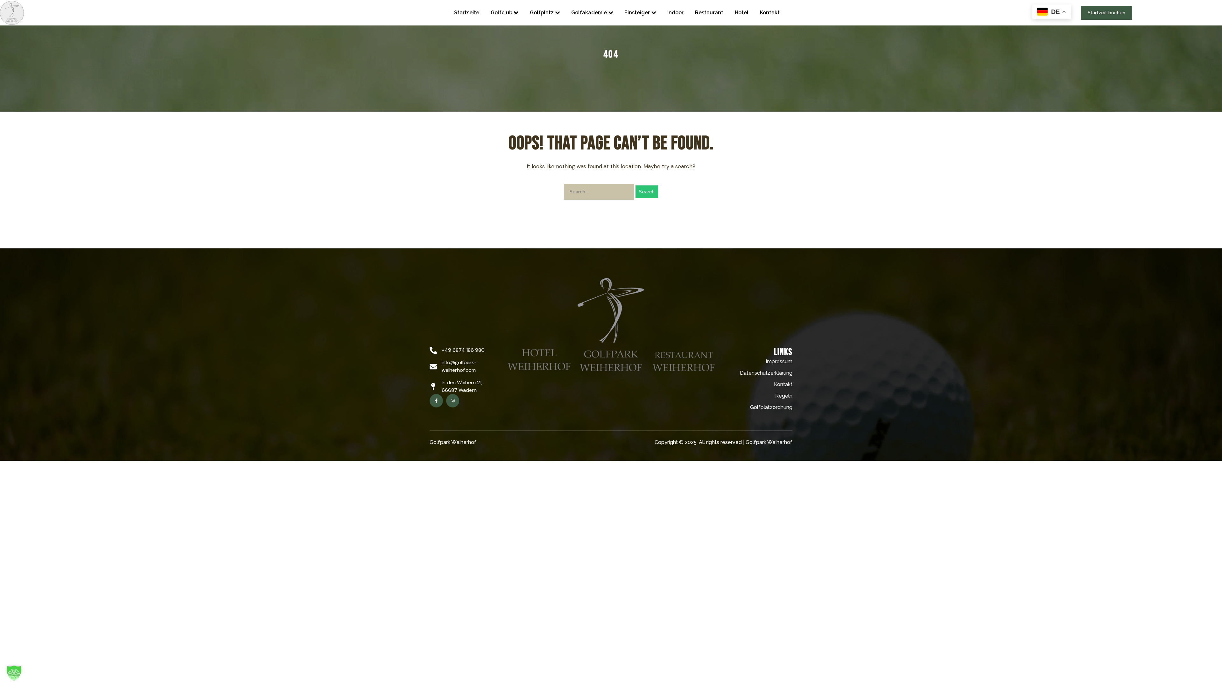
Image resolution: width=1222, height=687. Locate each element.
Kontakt (770, 13)
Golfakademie (589, 13)
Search (647, 192)
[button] (14, 673)
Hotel (741, 13)
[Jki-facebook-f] (436, 400)
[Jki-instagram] (453, 400)
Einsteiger (637, 13)
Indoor (675, 13)
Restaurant (709, 13)
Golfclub (501, 13)
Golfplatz (542, 13)
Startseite (466, 13)
